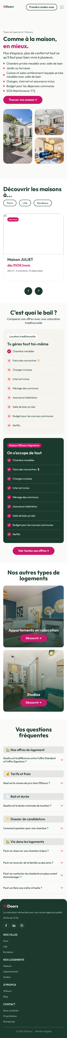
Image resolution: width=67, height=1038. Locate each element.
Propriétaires (10, 1016)
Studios (7, 977)
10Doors (7, 991)
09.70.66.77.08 (10, 917)
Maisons (7, 966)
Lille (5, 946)
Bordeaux (8, 952)
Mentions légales (43, 1031)
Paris (5, 941)
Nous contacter (11, 1010)
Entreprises (9, 1021)
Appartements (10, 971)
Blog (5, 996)
